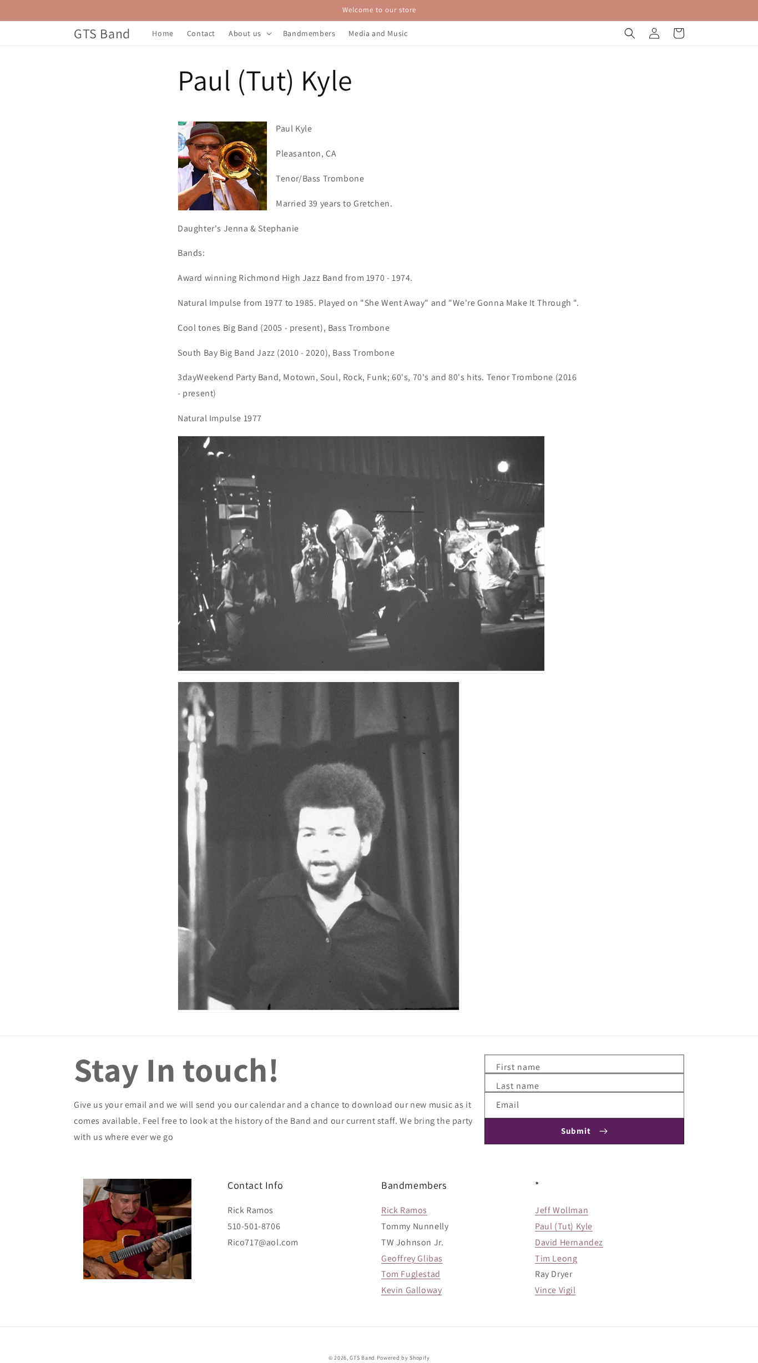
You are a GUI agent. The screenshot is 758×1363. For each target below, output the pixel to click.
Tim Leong (556, 1258)
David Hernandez (569, 1242)
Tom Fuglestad (411, 1274)
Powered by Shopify (403, 1357)
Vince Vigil (555, 1290)
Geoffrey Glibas (412, 1258)
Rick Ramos (404, 1210)
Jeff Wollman (561, 1210)
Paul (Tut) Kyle (564, 1226)
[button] (249, 33)
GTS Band (362, 1357)
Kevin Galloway (411, 1290)
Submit (576, 1130)
